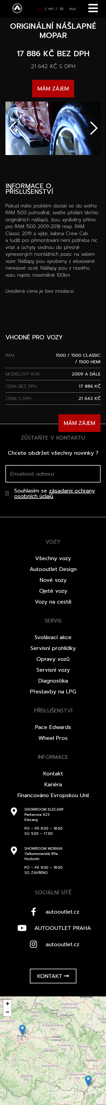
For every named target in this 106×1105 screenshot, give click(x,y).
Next (94, 128)
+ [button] (7, 1003)
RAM (9, 355)
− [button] (7, 1012)
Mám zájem (53, 88)
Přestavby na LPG (53, 691)
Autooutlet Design (53, 569)
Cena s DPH (18, 398)
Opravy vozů (53, 659)
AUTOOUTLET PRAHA (62, 928)
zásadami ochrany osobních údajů (54, 493)
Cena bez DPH (20, 386)
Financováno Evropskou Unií (53, 795)
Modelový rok (22, 374)
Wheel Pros (53, 738)
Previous (12, 128)
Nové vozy (53, 580)
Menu (93, 8)
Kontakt (53, 773)
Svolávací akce (53, 637)
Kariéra (53, 784)
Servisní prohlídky (53, 648)
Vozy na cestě (53, 602)
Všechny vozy (53, 558)
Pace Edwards (53, 727)
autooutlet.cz (62, 912)
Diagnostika (53, 681)
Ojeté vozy (53, 591)
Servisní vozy (53, 670)
